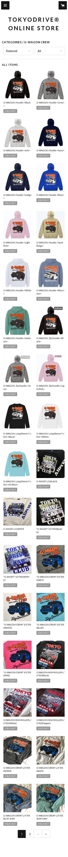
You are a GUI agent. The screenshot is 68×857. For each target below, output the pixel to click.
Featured (11, 51)
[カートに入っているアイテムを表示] (63, 5)
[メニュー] (5, 5)
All (39, 51)
